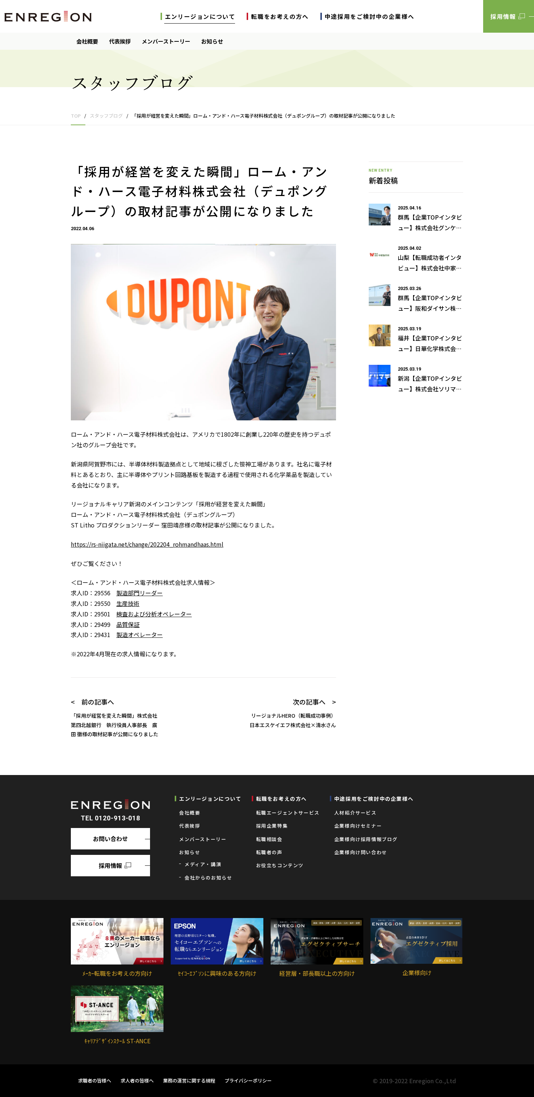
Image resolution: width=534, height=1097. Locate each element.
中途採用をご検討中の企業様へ (369, 16)
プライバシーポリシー (248, 1080)
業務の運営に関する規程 (189, 1080)
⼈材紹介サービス (355, 812)
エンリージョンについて (200, 16)
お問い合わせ (110, 838)
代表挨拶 (120, 41)
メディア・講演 (203, 864)
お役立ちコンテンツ (280, 865)
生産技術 (127, 603)
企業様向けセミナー (358, 825)
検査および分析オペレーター (154, 613)
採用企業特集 (272, 825)
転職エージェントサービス (288, 812)
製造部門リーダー (139, 592)
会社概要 (87, 41)
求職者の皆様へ (94, 1080)
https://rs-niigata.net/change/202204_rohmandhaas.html (147, 544)
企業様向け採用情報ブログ (366, 839)
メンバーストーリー (166, 41)
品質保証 (127, 624)
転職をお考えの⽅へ (279, 16)
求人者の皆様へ (137, 1080)
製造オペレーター (139, 634)
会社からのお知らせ (208, 877)
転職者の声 (269, 852)
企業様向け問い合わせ (360, 852)
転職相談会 (269, 839)
